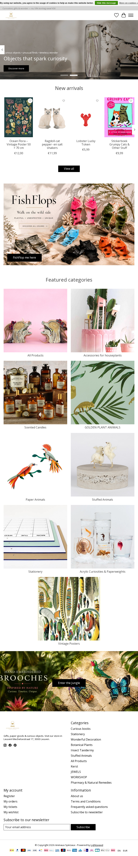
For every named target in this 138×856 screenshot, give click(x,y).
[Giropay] (86, 850)
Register (9, 796)
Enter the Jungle (69, 683)
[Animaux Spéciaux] (11, 15)
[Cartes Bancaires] (97, 850)
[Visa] (29, 850)
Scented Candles (35, 427)
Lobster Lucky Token (85, 142)
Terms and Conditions (86, 801)
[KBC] (80, 850)
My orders (10, 801)
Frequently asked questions (89, 807)
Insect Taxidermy (82, 750)
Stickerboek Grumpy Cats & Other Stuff (119, 144)
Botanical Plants (82, 745)
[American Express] (74, 850)
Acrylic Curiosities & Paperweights (102, 572)
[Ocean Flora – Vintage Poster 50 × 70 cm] (19, 117)
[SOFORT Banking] (46, 850)
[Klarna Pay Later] (113, 850)
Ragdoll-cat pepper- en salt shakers (52, 144)
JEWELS (76, 772)
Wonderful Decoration (86, 739)
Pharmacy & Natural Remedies (91, 783)
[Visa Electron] (57, 850)
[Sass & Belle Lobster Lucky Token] (86, 117)
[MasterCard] (23, 850)
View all (69, 169)
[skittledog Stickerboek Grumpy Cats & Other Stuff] (119, 117)
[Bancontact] (40, 850)
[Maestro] (63, 850)
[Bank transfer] (35, 850)
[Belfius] (69, 850)
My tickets (10, 807)
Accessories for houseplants (103, 355)
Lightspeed (97, 845)
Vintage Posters (69, 644)
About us (77, 796)
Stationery (35, 572)
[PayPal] (17, 850)
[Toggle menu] (130, 15)
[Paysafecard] (51, 850)
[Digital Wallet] (105, 850)
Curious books (81, 729)
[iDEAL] (12, 850)
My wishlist (11, 812)
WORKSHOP (79, 777)
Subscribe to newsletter (87, 812)
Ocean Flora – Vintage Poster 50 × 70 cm (19, 144)
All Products (35, 355)
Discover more (16, 68)
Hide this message (106, 3)
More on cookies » (128, 3)
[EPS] (91, 850)
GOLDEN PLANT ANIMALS (102, 427)
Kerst (74, 766)
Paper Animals (35, 500)
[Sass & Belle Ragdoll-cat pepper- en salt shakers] (52, 117)
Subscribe (83, 827)
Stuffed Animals (102, 500)
